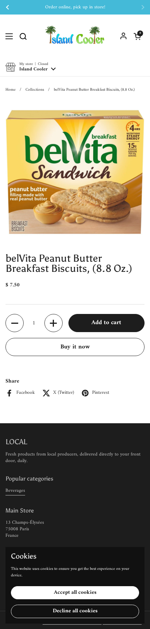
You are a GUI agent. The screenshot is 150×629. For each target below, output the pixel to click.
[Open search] (23, 36)
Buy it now (75, 347)
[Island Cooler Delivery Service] (75, 36)
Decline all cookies (75, 611)
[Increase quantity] (53, 323)
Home (10, 89)
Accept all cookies (75, 592)
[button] (137, 36)
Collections (34, 89)
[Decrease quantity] (14, 323)
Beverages (15, 490)
